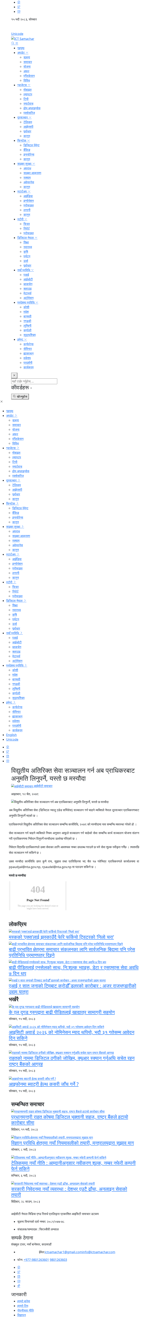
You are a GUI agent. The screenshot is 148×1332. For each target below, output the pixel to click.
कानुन (27, 136)
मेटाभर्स (27, 293)
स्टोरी (20, 219)
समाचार (28, 62)
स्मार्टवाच (28, 103)
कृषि (26, 251)
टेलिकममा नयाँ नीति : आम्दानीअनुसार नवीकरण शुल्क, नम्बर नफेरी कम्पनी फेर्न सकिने (73, 1165)
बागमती (27, 316)
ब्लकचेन (28, 284)
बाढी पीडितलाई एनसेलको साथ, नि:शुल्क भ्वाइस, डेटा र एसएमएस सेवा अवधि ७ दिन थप (74, 970)
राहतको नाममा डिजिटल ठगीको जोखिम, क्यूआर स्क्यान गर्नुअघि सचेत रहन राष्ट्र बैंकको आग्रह (72, 1061)
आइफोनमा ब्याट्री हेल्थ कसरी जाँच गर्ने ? (44, 1084)
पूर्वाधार (27, 131)
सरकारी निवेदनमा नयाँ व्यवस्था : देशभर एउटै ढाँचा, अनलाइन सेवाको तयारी (69, 1191)
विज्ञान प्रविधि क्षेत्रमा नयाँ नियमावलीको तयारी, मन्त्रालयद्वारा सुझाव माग (72, 1142)
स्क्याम (27, 177)
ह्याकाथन (29, 353)
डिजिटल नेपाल (25, 238)
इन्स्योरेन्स (29, 154)
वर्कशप (27, 358)
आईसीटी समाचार (42, 786)
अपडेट (21, 53)
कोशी (26, 307)
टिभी (26, 99)
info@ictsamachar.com (98, 1252)
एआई (26, 275)
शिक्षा (26, 242)
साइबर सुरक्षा (24, 164)
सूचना (27, 57)
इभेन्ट (20, 339)
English (74, 28)
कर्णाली (27, 330)
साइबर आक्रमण (32, 173)
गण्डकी (27, 321)
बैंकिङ (27, 150)
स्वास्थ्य (28, 247)
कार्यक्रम (29, 367)
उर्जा (26, 261)
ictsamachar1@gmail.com (63, 1252)
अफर (26, 71)
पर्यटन (27, 256)
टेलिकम (28, 122)
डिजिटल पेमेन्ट (32, 145)
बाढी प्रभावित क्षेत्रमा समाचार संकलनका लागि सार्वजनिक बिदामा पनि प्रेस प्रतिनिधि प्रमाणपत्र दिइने (72, 952)
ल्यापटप (28, 94)
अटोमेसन (29, 298)
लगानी (27, 210)
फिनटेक (22, 140)
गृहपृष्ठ (20, 48)
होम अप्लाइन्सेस (32, 108)
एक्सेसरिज (29, 113)
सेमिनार (28, 349)
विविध (27, 80)
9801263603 (58, 1260)
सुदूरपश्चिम (30, 335)
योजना (27, 66)
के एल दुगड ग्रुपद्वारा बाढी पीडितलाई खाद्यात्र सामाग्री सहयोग (62, 1012)
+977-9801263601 (36, 1260)
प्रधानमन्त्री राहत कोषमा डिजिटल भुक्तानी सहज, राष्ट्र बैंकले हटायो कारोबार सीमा (69, 1119)
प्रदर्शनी (28, 362)
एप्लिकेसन (29, 76)
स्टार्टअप (22, 191)
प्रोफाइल (29, 205)
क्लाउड (28, 288)
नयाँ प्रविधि (24, 270)
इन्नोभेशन (29, 201)
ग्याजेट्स (22, 85)
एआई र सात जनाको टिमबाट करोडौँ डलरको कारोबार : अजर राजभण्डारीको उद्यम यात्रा (72, 988)
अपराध (27, 168)
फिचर (27, 224)
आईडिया (28, 196)
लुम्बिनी (27, 325)
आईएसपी (28, 127)
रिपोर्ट (27, 228)
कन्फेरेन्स (29, 344)
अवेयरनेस (29, 182)
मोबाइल (28, 90)
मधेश (26, 312)
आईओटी (28, 279)
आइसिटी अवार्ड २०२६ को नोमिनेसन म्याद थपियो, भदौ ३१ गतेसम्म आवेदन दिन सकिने (71, 1035)
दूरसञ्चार (23, 117)
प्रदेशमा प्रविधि (26, 302)
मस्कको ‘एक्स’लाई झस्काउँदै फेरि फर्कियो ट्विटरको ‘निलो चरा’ (61, 937)
